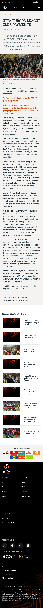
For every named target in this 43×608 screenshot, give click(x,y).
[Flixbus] (29, 457)
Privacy (4, 567)
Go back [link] (8, 14)
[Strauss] (14, 453)
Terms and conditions (9, 570)
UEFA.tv (4, 482)
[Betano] (21, 457)
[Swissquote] (29, 453)
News (24, 482)
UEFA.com (5, 518)
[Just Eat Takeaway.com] (36, 453)
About (24, 491)
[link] (14, 7)
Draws (4, 487)
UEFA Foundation (8, 523)
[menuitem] (14, 7)
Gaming (4, 491)
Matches (5, 477)
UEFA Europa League (5, 7)
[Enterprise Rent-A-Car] (21, 453)
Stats (4, 496)
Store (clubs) (26, 496)
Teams (24, 477)
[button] (36, 7)
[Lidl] (14, 457)
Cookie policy (7, 574)
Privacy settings (7, 578)
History (24, 487)
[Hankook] (6, 453)
